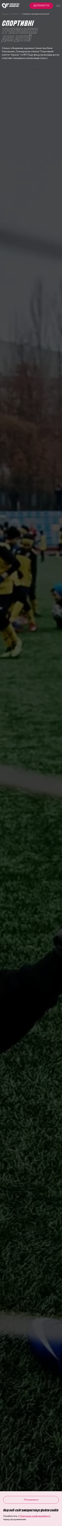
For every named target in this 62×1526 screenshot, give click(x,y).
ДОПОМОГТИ (41, 5)
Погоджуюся (31, 1500)
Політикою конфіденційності (35, 1516)
